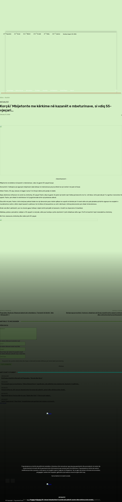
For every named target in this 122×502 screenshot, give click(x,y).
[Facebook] (7, 481)
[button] (116, 90)
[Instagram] (13, 481)
